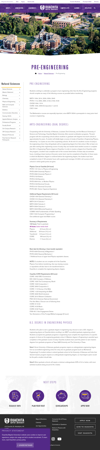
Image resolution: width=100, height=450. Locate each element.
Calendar (38, 422)
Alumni (77, 8)
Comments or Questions (59, 424)
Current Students (75, 1)
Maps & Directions (41, 419)
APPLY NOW (85, 406)
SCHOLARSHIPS (62, 406)
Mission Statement (7, 92)
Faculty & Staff (87, 1)
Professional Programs (9, 122)
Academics (32, 8)
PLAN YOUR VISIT (38, 406)
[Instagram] (53, 440)
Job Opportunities (41, 426)
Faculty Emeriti (6, 125)
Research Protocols (8, 135)
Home (40, 73)
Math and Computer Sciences (8, 105)
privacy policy (21, 440)
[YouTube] (59, 440)
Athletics (88, 8)
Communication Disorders (10, 113)
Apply (23, 1)
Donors (96, 1)
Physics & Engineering (8, 101)
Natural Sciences (49, 73)
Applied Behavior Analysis (10, 119)
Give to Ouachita (85, 427)
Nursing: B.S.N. (6, 116)
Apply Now (85, 420)
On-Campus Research (8, 128)
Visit (17, 1)
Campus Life (65, 8)
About (8, 8)
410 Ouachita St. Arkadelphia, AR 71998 (14, 427)
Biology (4, 95)
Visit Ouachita (85, 433)
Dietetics (5, 110)
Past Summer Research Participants (9, 139)
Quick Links (31, 1)
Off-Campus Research (9, 131)
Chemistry (5, 98)
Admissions (19, 8)
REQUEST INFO (15, 406)
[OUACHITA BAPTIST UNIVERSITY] (49, 8)
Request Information (7, 1)
